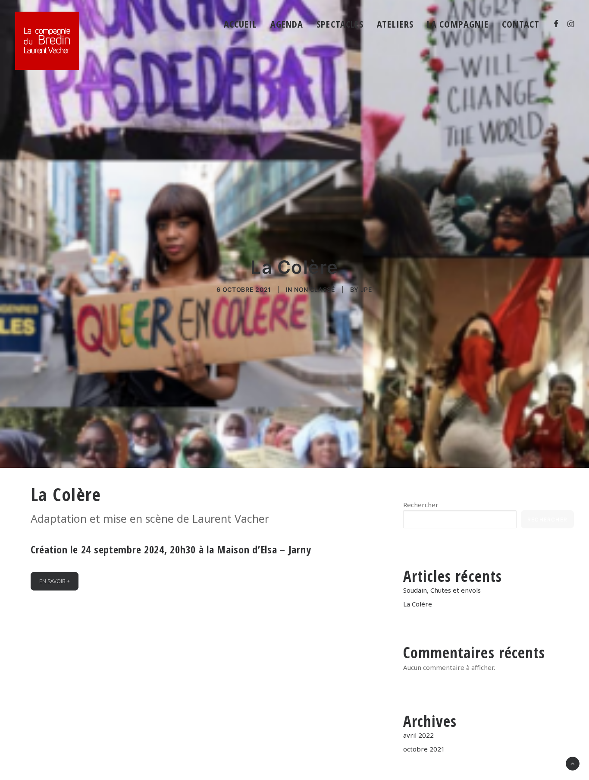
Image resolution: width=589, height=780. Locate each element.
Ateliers (395, 23)
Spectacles (339, 23)
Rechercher (421, 504)
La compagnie (458, 23)
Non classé (314, 289)
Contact (520, 23)
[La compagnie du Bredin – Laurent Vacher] (47, 41)
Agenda (287, 23)
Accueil (240, 23)
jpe (366, 289)
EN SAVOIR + (54, 581)
